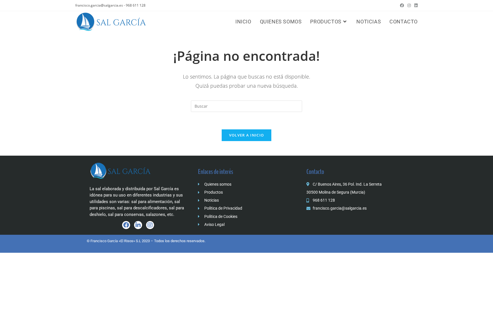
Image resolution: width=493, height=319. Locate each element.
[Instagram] (150, 225)
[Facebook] (126, 225)
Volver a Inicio (246, 135)
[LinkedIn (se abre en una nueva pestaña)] (415, 5)
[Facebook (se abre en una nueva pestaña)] (402, 5)
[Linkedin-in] (138, 225)
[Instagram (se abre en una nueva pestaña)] (409, 5)
